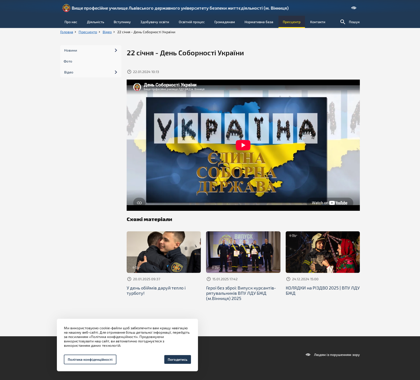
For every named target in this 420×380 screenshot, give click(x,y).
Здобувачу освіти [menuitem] (154, 22)
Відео (107, 32)
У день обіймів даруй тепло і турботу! (156, 290)
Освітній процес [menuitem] (192, 22)
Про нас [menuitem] (71, 22)
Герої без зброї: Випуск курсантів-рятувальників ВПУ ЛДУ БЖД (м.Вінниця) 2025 (241, 293)
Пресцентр (88, 32)
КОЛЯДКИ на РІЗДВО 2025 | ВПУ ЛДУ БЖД (323, 290)
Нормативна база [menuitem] (259, 22)
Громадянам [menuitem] (224, 22)
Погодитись (177, 359)
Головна (66, 32)
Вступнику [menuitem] (122, 22)
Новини (70, 50)
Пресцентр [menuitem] (292, 22)
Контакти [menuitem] (317, 22)
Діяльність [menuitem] (95, 22)
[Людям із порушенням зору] (353, 7)
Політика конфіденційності (90, 359)
